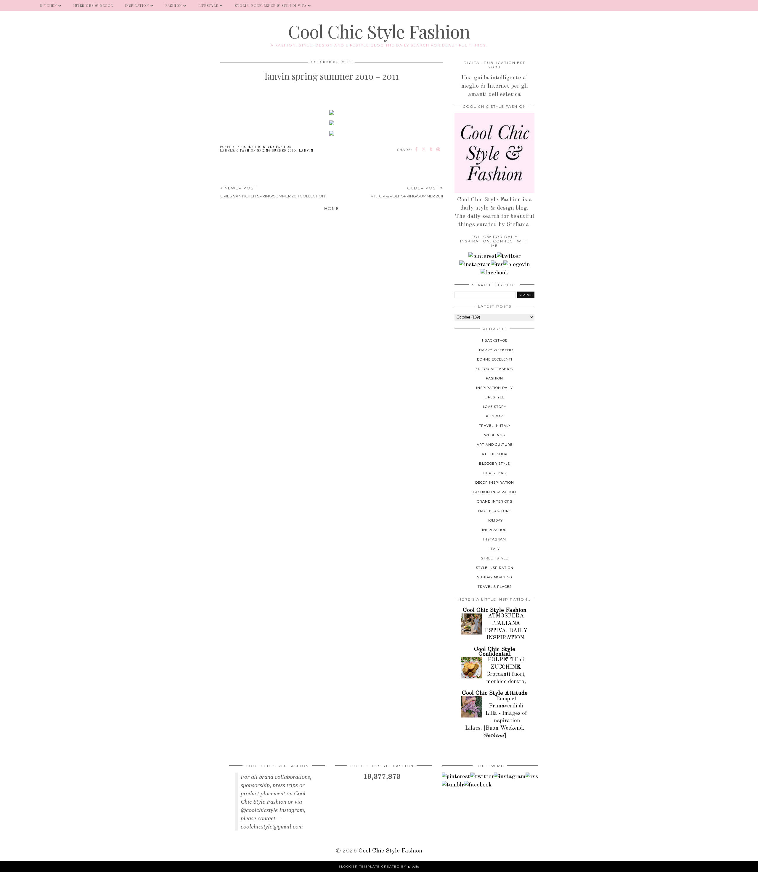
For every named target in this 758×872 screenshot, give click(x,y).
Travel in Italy (494, 426)
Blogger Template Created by (379, 866)
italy (494, 549)
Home (331, 208)
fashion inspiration (494, 492)
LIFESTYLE (209, 5)
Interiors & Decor (93, 5)
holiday (494, 520)
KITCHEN (48, 5)
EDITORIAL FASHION (495, 369)
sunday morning (494, 577)
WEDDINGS (494, 435)
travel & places (495, 587)
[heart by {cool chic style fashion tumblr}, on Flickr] (516, 265)
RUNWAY (494, 416)
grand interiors (494, 501)
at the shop (495, 454)
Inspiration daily (494, 388)
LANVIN (306, 150)
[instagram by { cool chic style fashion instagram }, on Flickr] (475, 265)
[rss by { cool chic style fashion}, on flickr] (497, 265)
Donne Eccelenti (494, 359)
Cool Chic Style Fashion (379, 31)
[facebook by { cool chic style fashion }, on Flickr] (494, 273)
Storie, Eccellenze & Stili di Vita (270, 5)
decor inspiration (494, 482)
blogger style (494, 463)
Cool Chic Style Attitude (495, 693)
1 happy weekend (494, 350)
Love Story (494, 407)
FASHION (174, 5)
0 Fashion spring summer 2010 (266, 150)
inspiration (494, 530)
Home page (17, 5)
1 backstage (495, 340)
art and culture (495, 445)
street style (494, 558)
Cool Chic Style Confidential (494, 651)
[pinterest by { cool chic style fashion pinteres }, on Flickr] (482, 256)
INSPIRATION (137, 5)
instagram (494, 539)
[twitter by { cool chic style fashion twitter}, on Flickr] (509, 256)
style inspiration (494, 568)
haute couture (494, 511)
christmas (495, 473)
